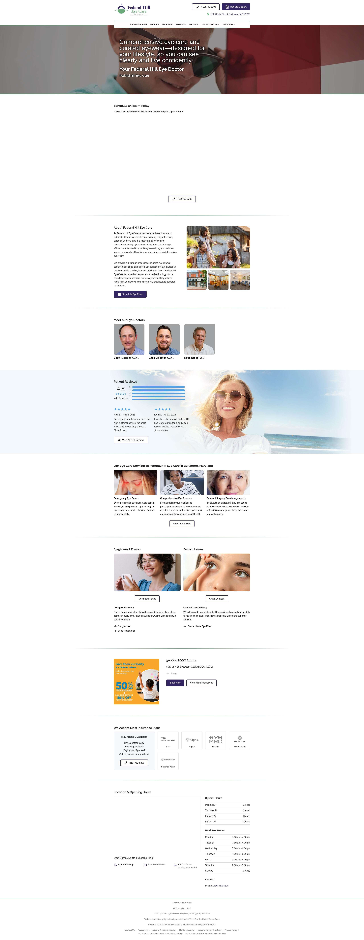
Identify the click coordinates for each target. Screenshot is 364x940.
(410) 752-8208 (220, 885)
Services (193, 24)
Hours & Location (138, 24)
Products (181, 24)
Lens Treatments (126, 631)
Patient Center (209, 24)
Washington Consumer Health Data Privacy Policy (160, 933)
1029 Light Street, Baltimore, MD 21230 (230, 14)
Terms (174, 673)
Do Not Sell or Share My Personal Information (206, 933)
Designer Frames (123, 607)
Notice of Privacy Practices (209, 930)
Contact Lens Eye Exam (200, 626)
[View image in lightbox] (218, 267)
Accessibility (143, 930)
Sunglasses (124, 626)
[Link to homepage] (139, 10)
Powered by (164, 924)
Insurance (167, 24)
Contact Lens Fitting (194, 607)
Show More (119, 430)
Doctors (154, 24)
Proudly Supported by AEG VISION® (199, 924)
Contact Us (227, 24)
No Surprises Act (186, 930)
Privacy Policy (231, 930)
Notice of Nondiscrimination (164, 930)
